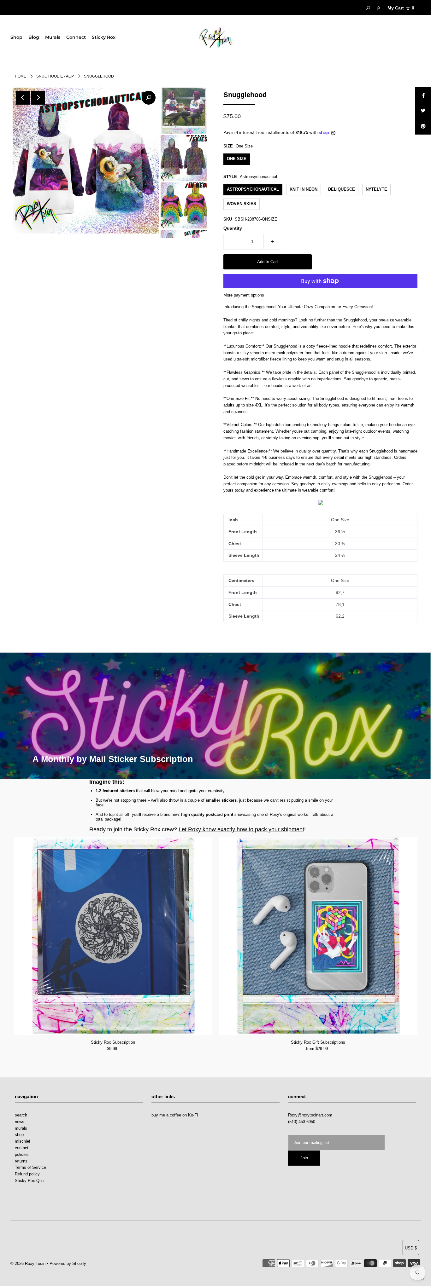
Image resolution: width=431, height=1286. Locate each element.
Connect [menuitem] (76, 37)
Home (20, 76)
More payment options (243, 295)
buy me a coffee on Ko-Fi (174, 1115)
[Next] (38, 98)
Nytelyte (376, 189)
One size (236, 158)
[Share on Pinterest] (423, 127)
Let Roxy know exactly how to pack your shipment (241, 829)
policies (22, 1154)
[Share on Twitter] (423, 111)
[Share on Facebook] (423, 95)
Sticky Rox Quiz (30, 1180)
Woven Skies (241, 203)
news (19, 1121)
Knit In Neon (303, 189)
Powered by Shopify (68, 1263)
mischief (22, 1141)
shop (19, 1134)
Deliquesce (341, 189)
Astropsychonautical (253, 189)
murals (21, 1128)
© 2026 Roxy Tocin (28, 1263)
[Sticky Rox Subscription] (113, 936)
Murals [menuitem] (52, 37)
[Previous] (23, 98)
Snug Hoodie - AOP (55, 76)
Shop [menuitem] (16, 37)
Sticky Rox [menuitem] (103, 37)
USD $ (411, 1248)
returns (21, 1161)
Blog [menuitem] (33, 37)
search (21, 1115)
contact (21, 1147)
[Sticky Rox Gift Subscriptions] (318, 936)
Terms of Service (30, 1167)
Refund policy (27, 1174)
